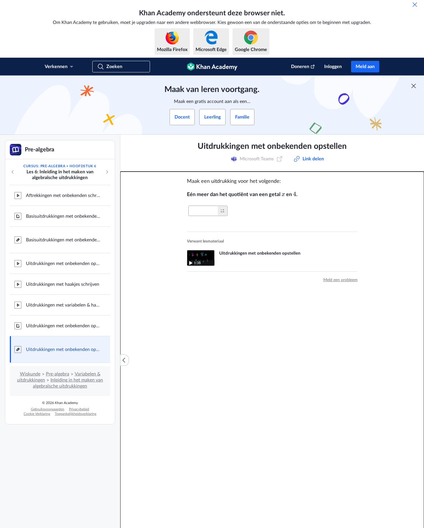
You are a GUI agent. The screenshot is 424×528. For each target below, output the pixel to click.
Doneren (300, 66)
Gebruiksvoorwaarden (47, 409)
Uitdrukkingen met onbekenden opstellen (63, 263)
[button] (222, 210)
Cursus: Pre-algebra (44, 166)
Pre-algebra (57, 374)
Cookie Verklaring (37, 414)
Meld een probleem (340, 280)
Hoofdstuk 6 (83, 166)
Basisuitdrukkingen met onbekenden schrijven (63, 216)
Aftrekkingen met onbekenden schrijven (63, 195)
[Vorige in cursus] (12, 171)
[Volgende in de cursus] (107, 171)
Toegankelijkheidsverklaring (75, 414)
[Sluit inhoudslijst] (124, 360)
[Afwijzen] (414, 4)
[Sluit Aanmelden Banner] (413, 86)
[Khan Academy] (212, 66)
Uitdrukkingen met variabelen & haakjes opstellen (63, 305)
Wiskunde (30, 374)
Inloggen (333, 66)
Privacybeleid (79, 409)
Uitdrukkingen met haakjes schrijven (62, 284)
